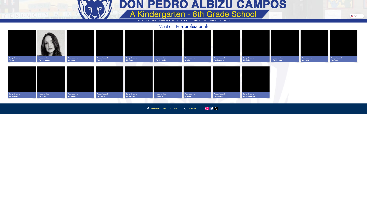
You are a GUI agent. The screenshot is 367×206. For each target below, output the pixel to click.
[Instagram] (207, 108)
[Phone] (184, 108)
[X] (216, 108)
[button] (151, 20)
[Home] (148, 108)
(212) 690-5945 (192, 108)
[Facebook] (211, 108)
